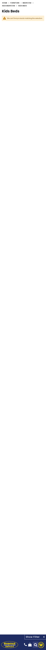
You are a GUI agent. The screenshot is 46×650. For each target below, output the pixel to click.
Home (4, 3)
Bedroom (27, 3)
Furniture (14, 3)
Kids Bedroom (8, 6)
